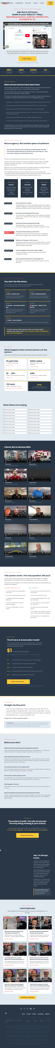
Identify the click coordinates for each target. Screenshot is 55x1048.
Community (40, 1014)
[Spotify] (31, 1008)
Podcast (29, 1014)
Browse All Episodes (27, 997)
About (23, 1014)
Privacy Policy (35, 1021)
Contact (48, 1020)
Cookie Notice (41, 1021)
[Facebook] (24, 1008)
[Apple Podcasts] (34, 1008)
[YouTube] (27, 1008)
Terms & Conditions (28, 1021)
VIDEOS (35, 3)
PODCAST (28, 3)
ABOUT (11, 3)
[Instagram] (21, 1008)
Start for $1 (50, 3)
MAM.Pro (47, 1014)
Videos (34, 1014)
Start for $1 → (27, 59)
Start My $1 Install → (18, 681)
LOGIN (42, 3)
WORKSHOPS (19, 3)
